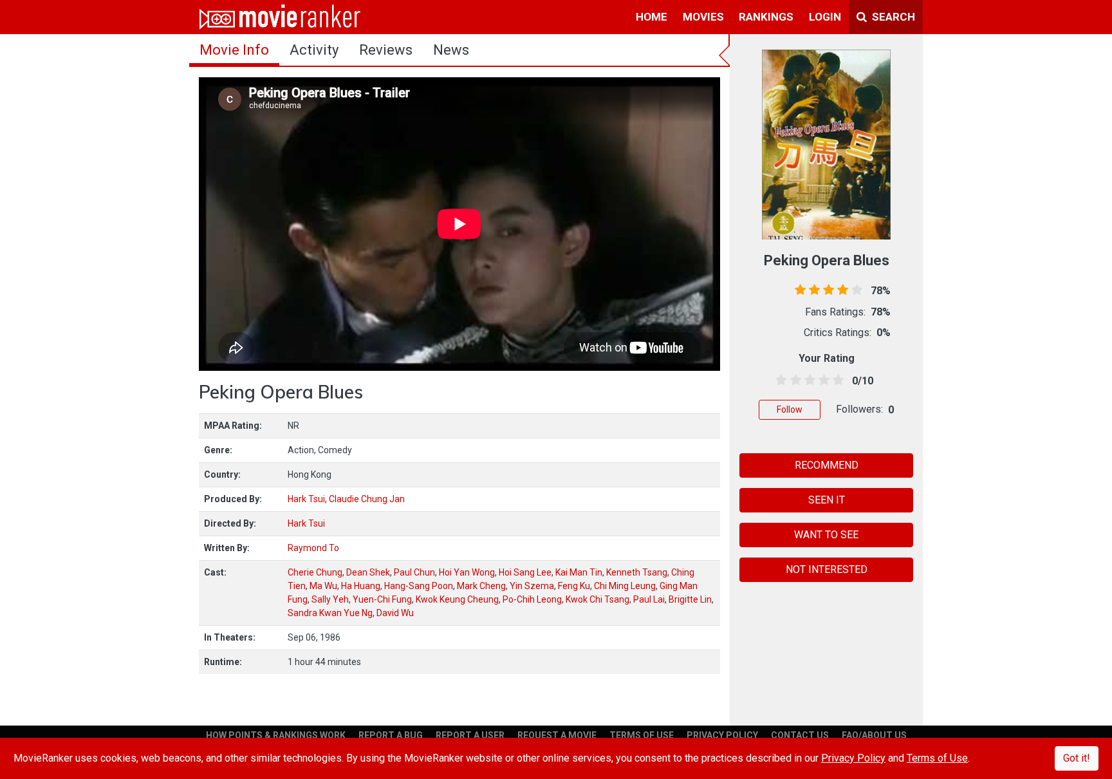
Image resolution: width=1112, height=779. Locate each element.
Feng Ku (574, 586)
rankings (766, 16)
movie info (234, 50)
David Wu (395, 613)
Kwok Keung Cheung (457, 599)
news (451, 50)
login (825, 16)
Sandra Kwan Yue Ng (330, 613)
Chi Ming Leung (625, 586)
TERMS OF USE (641, 735)
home (651, 16)
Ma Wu (323, 586)
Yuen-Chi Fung (382, 599)
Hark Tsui (306, 499)
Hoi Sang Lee (525, 572)
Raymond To (313, 548)
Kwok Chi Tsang (597, 599)
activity (314, 50)
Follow (789, 409)
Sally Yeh (330, 599)
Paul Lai (649, 599)
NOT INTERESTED (826, 569)
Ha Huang (360, 586)
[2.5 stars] (807, 380)
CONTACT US (800, 735)
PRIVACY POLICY (722, 735)
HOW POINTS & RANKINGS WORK (276, 735)
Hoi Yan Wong (467, 572)
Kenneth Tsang (636, 572)
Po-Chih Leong (532, 599)
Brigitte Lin (690, 599)
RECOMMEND (826, 465)
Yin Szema (532, 586)
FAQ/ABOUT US (874, 735)
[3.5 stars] (822, 380)
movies (703, 16)
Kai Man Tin (578, 572)
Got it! (1076, 758)
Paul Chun (414, 572)
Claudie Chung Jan (367, 499)
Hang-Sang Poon (418, 586)
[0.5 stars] (779, 380)
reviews (385, 50)
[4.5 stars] (836, 380)
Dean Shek (368, 572)
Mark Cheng (481, 586)
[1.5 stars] (793, 380)
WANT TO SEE (826, 535)
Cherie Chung (315, 572)
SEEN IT (826, 500)
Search (892, 16)
